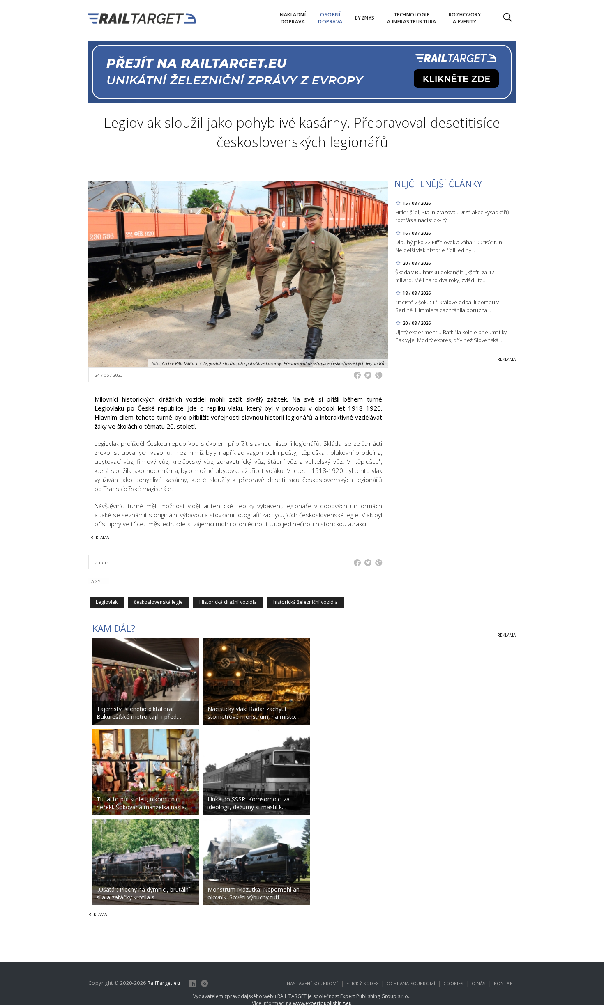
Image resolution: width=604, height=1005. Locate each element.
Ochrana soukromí (411, 983)
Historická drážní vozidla (228, 602)
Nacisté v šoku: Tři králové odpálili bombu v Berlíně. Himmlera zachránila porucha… (447, 306)
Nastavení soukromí (312, 983)
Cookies (453, 983)
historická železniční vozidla (305, 602)
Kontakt (505, 983)
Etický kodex (362, 983)
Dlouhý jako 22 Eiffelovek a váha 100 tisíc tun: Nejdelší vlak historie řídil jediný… (449, 246)
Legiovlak (107, 602)
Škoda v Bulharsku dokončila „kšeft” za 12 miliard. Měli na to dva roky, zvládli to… (444, 276)
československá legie (158, 602)
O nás (479, 983)
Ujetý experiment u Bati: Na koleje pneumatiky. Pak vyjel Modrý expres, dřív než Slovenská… (451, 336)
